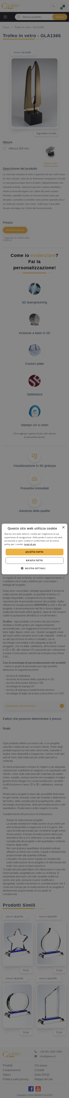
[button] (34, 568)
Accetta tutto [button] (34, 551)
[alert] (34, 549)
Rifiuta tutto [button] (34, 560)
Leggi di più (30, 544)
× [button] (63, 527)
